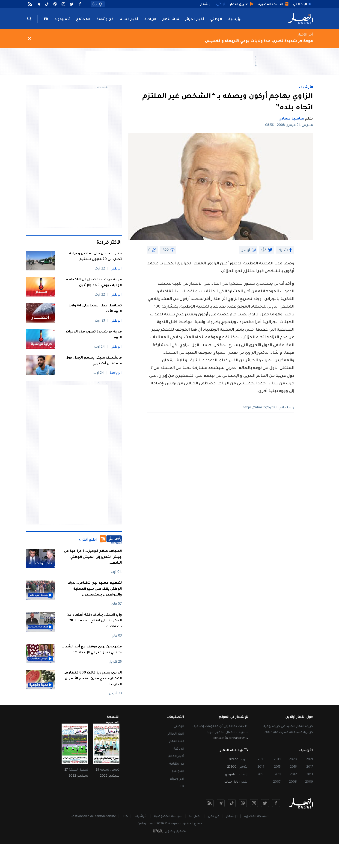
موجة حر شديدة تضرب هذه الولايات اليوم (94, 335)
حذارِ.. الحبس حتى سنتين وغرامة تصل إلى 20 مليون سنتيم (95, 257)
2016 (293, 767)
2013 (309, 774)
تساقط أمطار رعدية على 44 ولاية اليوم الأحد (95, 309)
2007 (277, 782)
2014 (261, 767)
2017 (309, 767)
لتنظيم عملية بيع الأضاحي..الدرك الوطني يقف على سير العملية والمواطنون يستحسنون (95, 589)
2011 (277, 774)
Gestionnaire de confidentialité (93, 816)
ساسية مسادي (291, 119)
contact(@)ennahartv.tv (230, 738)
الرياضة (150, 19)
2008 (293, 782)
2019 (277, 759)
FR (46, 19)
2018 (261, 759)
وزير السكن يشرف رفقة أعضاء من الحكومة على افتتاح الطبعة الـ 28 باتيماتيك (94, 621)
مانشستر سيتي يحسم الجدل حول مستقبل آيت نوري (93, 361)
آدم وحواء (62, 19)
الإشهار (232, 816)
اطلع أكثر (89, 540)
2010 (261, 774)
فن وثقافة (105, 19)
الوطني (216, 19)
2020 (293, 759)
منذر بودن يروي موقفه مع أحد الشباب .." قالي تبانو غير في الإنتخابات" (92, 650)
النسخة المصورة (256, 816)
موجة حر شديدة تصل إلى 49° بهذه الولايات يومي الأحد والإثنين (94, 283)
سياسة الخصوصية (168, 816)
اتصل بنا (195, 816)
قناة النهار (171, 19)
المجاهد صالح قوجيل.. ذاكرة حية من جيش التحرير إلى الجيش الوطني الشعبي (93, 557)
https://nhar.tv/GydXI (260, 408)
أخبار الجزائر (194, 19)
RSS (125, 816)
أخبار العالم (129, 19)
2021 (309, 759)
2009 (309, 782)
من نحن (213, 816)
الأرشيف (306, 88)
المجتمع (83, 19)
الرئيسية (235, 19)
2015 (277, 767)
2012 (293, 774)
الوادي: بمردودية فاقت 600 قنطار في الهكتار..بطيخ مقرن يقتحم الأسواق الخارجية (92, 678)
